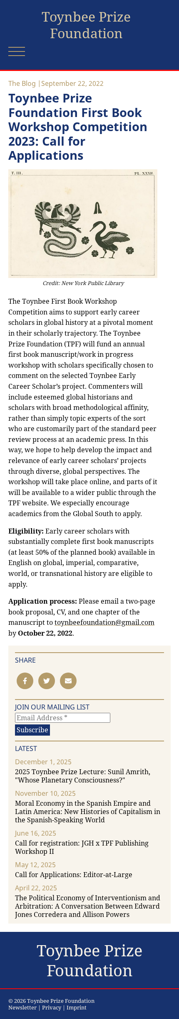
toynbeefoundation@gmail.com (104, 622)
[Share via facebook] (25, 681)
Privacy (51, 1007)
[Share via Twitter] (46, 681)
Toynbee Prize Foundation (86, 24)
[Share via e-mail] (68, 681)
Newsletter (22, 1007)
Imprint (77, 1007)
